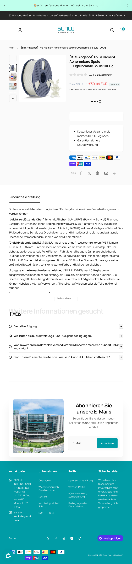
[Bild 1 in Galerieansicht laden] (12, 68)
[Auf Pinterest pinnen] (97, 173)
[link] (67, 15)
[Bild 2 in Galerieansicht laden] (12, 77)
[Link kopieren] (115, 173)
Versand (83, 89)
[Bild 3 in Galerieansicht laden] (12, 86)
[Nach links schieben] (4, 5)
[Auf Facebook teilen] (81, 173)
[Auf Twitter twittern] (89, 173)
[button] (10, 30)
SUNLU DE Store (100, 555)
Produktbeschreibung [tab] (24, 197)
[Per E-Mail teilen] (106, 173)
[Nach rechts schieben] (127, 5)
